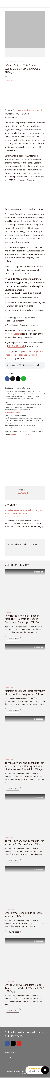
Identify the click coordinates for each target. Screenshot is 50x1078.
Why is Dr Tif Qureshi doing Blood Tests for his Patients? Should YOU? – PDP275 (25, 988)
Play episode (14, 638)
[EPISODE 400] (25, 664)
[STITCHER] (36, 52)
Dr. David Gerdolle (16, 346)
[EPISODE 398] (25, 814)
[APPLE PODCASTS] (14, 52)
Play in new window (21, 110)
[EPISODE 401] (25, 589)
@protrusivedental (13, 333)
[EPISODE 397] (25, 886)
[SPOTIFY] (25, 52)
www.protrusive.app (12, 412)
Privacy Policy (10, 1052)
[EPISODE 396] (25, 958)
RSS (16, 117)
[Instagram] (13, 1043)
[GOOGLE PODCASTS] (20, 52)
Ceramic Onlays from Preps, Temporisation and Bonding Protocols (24, 355)
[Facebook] (7, 1043)
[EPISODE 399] (25, 736)
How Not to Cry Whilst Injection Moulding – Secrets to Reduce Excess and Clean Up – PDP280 (22, 619)
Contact (8, 1057)
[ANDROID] (31, 52)
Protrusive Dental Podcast (15, 62)
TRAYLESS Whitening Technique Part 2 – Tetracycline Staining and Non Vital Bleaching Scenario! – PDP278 (24, 766)
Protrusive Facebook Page (22, 544)
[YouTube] (19, 1043)
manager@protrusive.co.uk (21, 434)
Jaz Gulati (22, 492)
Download (37, 110)
